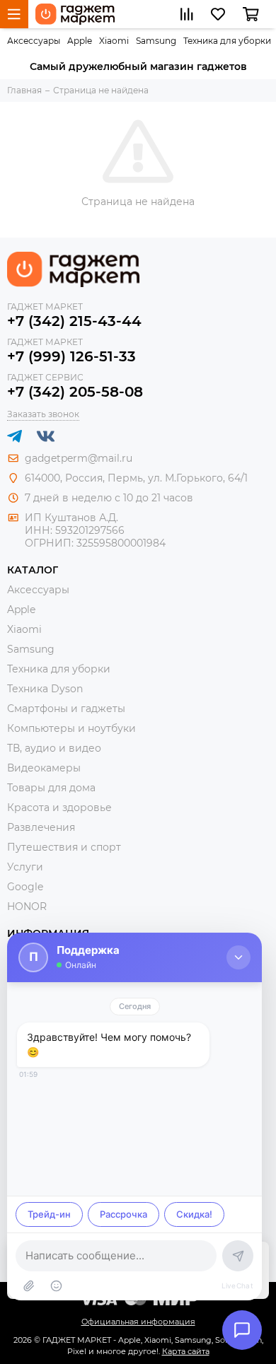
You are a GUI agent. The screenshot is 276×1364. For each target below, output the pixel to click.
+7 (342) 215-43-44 (74, 321)
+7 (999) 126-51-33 (71, 356)
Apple (79, 40)
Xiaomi (114, 40)
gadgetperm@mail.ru (78, 458)
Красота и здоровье (59, 807)
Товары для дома (51, 787)
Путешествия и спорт (64, 847)
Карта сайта (185, 1351)
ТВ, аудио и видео (54, 748)
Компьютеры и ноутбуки (71, 728)
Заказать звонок (43, 414)
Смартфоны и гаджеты (66, 708)
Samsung (156, 40)
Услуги (25, 867)
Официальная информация (138, 1322)
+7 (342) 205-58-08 (75, 391)
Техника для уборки (227, 40)
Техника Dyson (45, 688)
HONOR (27, 906)
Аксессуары (33, 40)
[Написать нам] (242, 1330)
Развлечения (41, 827)
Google (25, 886)
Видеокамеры (44, 768)
